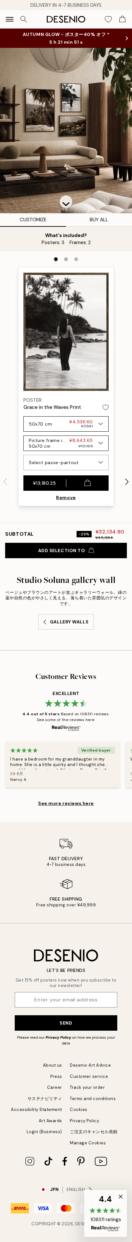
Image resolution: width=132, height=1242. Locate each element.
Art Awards (50, 1120)
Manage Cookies (88, 1143)
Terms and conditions (93, 1098)
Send (66, 1023)
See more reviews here (66, 803)
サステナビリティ (45, 1098)
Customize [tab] (33, 219)
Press (56, 1076)
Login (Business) (44, 1131)
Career (54, 1087)
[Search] (24, 19)
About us (52, 1065)
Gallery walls (69, 622)
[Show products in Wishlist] (108, 19)
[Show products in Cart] (122, 19)
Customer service (89, 1076)
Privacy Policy (58, 1037)
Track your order (87, 1087)
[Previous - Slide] (5, 481)
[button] (66, 201)
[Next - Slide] (127, 481)
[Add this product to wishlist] (106, 407)
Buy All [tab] (99, 219)
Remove (66, 497)
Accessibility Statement (36, 1109)
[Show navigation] (10, 19)
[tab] (56, 259)
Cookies (78, 1109)
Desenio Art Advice (90, 1065)
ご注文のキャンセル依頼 (94, 1131)
